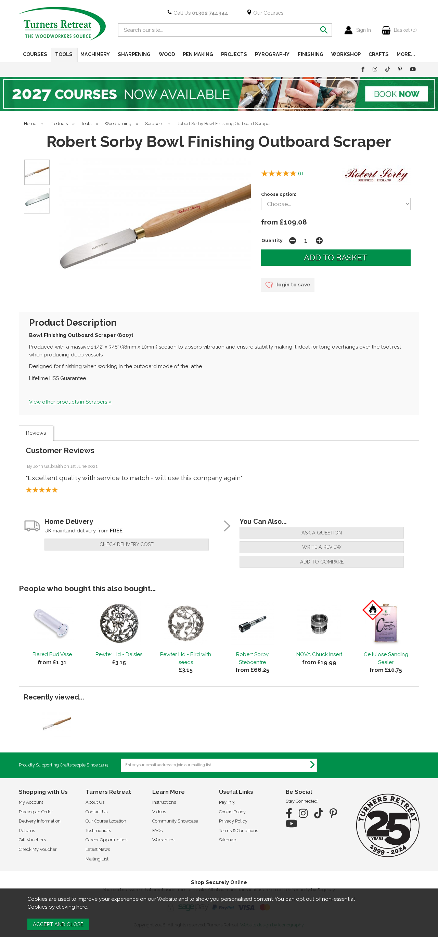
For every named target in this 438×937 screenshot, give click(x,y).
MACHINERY (95, 54)
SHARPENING (134, 54)
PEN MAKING (198, 54)
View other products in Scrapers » (70, 402)
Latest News (98, 849)
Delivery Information (40, 821)
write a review (322, 547)
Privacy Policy (233, 821)
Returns (27, 830)
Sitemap (227, 839)
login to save (292, 285)
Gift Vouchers (32, 839)
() (300, 174)
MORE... (406, 54)
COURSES (35, 54)
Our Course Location (106, 821)
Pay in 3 (227, 802)
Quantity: (272, 240)
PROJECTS (234, 54)
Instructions (164, 802)
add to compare (322, 562)
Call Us (200, 13)
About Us (95, 802)
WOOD (167, 54)
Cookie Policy (232, 811)
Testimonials (98, 830)
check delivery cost (127, 544)
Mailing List (97, 858)
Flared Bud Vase (52, 654)
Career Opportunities (106, 839)
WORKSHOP (346, 54)
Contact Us (96, 811)
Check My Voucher (38, 849)
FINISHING (310, 54)
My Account (31, 802)
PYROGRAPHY (272, 54)
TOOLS (64, 54)
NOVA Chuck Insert (319, 654)
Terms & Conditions (238, 830)
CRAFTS (379, 54)
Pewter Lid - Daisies (118, 654)
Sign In (363, 30)
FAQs (157, 830)
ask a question (321, 532)
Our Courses (267, 13)
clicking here (71, 907)
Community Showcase (175, 821)
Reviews (36, 433)
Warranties (163, 839)
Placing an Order (36, 811)
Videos (159, 811)
